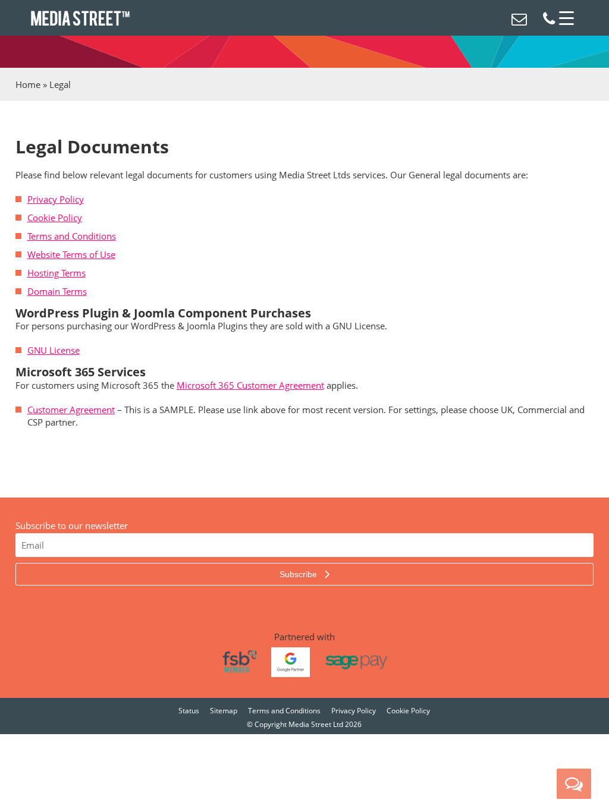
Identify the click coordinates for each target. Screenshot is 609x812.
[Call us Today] (549, 21)
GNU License (53, 350)
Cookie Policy (54, 218)
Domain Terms (57, 291)
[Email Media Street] (519, 21)
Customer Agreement (71, 410)
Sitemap (223, 711)
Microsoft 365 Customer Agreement (250, 385)
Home (27, 84)
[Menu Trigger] (567, 18)
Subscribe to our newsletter (71, 525)
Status (188, 711)
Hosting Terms (56, 273)
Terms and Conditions (71, 236)
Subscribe (299, 574)
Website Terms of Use (71, 254)
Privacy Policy (55, 199)
